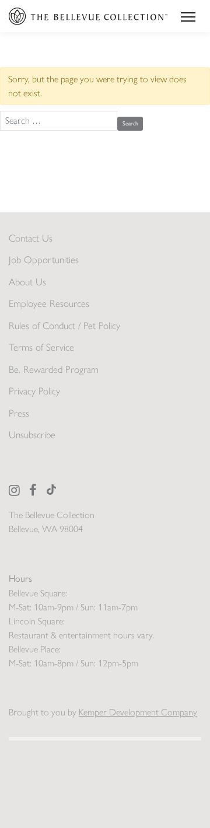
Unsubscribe (32, 435)
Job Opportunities (44, 259)
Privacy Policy (34, 391)
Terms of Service (41, 347)
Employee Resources (49, 303)
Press (19, 413)
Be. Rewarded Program (54, 369)
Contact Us (30, 238)
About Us (27, 282)
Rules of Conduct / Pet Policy (64, 325)
